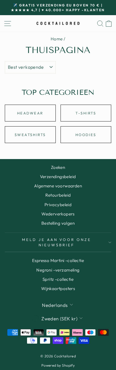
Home (57, 39)
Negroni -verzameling (57, 270)
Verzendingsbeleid (58, 176)
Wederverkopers (58, 214)
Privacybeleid (58, 204)
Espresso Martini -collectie (58, 260)
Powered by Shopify (58, 365)
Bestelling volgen (58, 223)
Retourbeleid (58, 195)
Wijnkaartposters (58, 288)
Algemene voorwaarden (58, 186)
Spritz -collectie (58, 279)
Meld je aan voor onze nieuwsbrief (56, 242)
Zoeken (58, 167)
